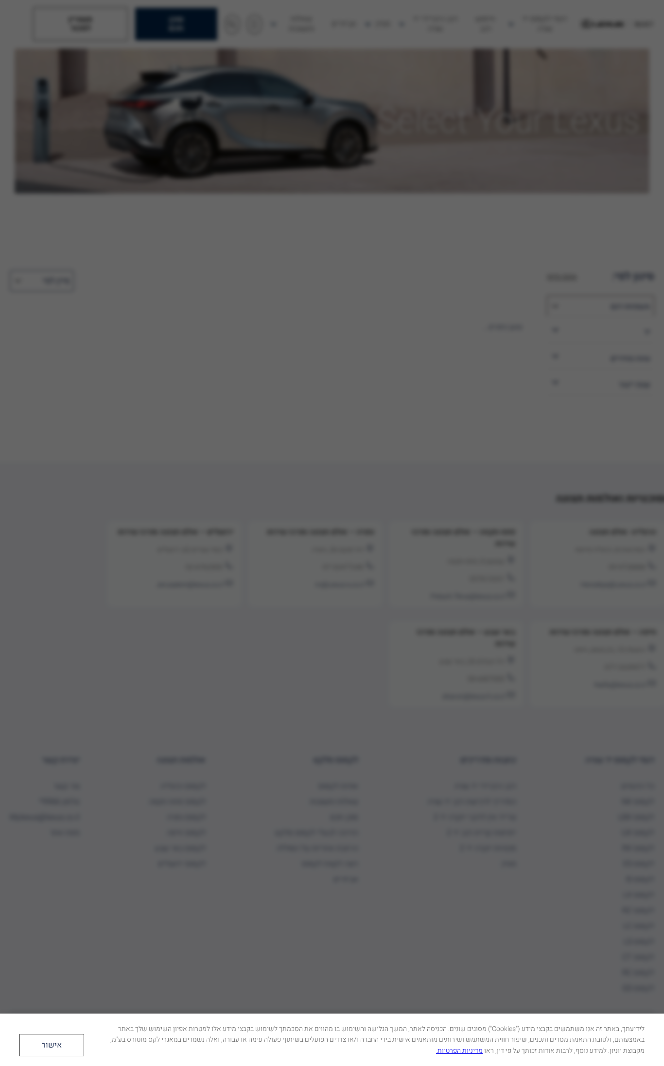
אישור (52, 1045)
